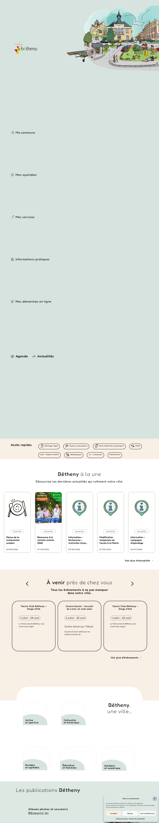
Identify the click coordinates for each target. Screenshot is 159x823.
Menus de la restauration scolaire (13, 540)
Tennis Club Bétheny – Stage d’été (34, 607)
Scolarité (17, 531)
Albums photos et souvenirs (48, 809)
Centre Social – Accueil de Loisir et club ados (79, 607)
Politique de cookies (122, 818)
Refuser (130, 813)
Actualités (48, 531)
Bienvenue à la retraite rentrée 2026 (45, 540)
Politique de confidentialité (137, 818)
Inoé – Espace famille (49, 454)
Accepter (113, 813)
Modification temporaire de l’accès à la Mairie (109, 540)
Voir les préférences (147, 813)
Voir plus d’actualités (137, 560)
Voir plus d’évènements (124, 657)
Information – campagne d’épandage (138, 540)
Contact (150, 40)
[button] (155, 799)
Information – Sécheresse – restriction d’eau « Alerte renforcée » (79, 541)
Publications (115, 454)
